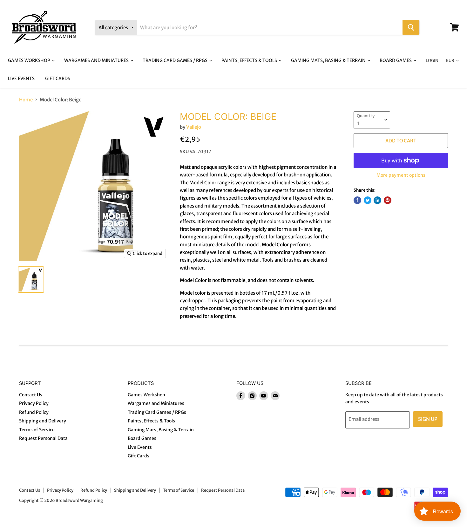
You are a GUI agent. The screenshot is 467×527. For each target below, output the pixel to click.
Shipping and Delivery (42, 421)
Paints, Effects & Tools (249, 60)
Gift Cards (57, 78)
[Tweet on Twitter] (367, 200)
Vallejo (193, 127)
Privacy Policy (34, 403)
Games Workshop (29, 60)
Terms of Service (37, 430)
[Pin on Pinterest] (387, 200)
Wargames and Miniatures (97, 60)
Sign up (427, 419)
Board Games (396, 60)
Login (432, 60)
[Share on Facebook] (357, 200)
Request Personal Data (43, 438)
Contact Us (30, 395)
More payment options (400, 175)
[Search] (411, 27)
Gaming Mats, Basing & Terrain (329, 60)
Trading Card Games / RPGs (175, 60)
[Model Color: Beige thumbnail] (31, 279)
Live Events (21, 78)
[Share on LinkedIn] (377, 200)
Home (26, 100)
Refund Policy (34, 412)
